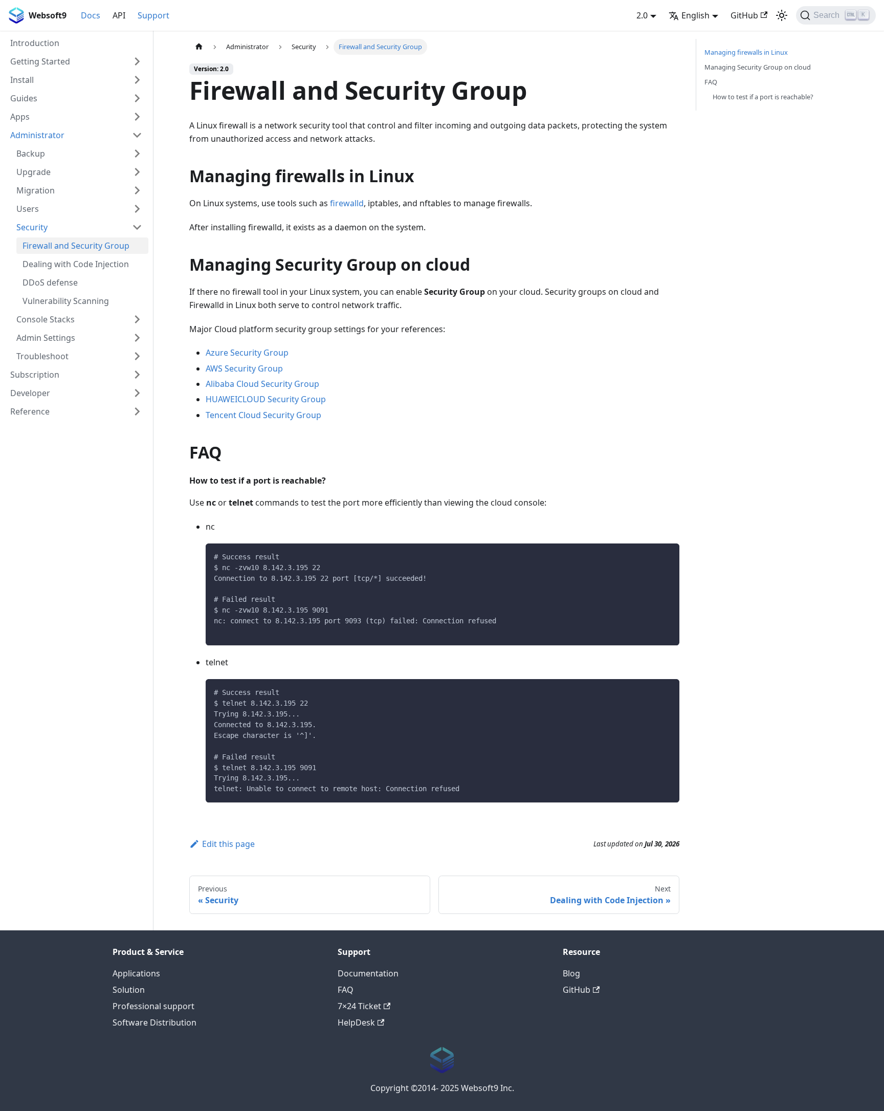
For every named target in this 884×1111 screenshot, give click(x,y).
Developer (30, 393)
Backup (30, 153)
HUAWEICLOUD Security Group (266, 399)
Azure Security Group (247, 352)
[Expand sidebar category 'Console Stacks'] (137, 319)
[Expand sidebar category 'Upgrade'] (137, 172)
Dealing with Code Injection (76, 264)
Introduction (34, 43)
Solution (129, 989)
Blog (571, 973)
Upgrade (33, 172)
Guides (23, 98)
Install (22, 79)
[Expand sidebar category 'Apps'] (137, 116)
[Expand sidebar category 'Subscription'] (137, 374)
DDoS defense (50, 282)
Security (32, 227)
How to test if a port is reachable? (763, 96)
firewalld (347, 203)
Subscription (34, 374)
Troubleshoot (42, 356)
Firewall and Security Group (76, 245)
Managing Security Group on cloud (757, 67)
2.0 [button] (642, 15)
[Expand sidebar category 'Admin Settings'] (137, 338)
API (119, 15)
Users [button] (27, 208)
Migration (35, 190)
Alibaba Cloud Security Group (262, 383)
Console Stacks (45, 319)
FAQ (710, 81)
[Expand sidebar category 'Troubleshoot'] (137, 356)
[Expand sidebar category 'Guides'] (137, 98)
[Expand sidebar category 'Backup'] (137, 153)
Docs (90, 15)
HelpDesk (356, 1022)
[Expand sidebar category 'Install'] (137, 80)
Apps (20, 116)
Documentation (368, 973)
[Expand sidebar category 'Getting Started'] (137, 61)
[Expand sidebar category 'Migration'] (137, 190)
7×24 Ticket (359, 1006)
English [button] (695, 15)
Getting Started (40, 61)
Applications (136, 973)
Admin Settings (45, 337)
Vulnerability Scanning (66, 301)
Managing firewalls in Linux (746, 52)
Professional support (153, 1006)
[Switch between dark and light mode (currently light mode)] (782, 15)
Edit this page (228, 843)
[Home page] (199, 47)
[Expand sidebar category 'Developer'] (137, 393)
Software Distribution (154, 1022)
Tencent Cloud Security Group (263, 415)
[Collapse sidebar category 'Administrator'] (137, 135)
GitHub (744, 15)
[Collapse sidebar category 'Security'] (137, 227)
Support (153, 15)
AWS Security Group (244, 368)
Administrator (37, 135)
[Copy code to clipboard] (666, 556)
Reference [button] (30, 411)
